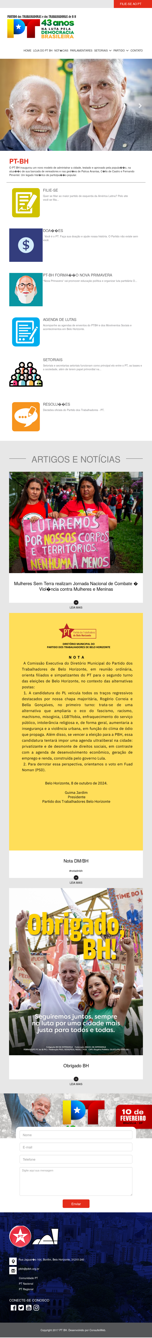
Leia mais (76, 591)
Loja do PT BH (42, 50)
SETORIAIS (101, 50)
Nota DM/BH (76, 844)
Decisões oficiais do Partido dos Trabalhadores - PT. (73, 393)
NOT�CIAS (61, 50)
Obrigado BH (76, 1049)
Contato (136, 50)
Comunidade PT (28, 1262)
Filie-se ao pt (130, 4)
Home (27, 50)
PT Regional (26, 1273)
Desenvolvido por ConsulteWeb (86, 1314)
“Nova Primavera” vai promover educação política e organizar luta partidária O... (90, 264)
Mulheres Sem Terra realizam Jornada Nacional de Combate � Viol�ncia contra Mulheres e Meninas (76, 570)
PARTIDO (119, 50)
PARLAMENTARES (81, 50)
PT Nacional (26, 1267)
